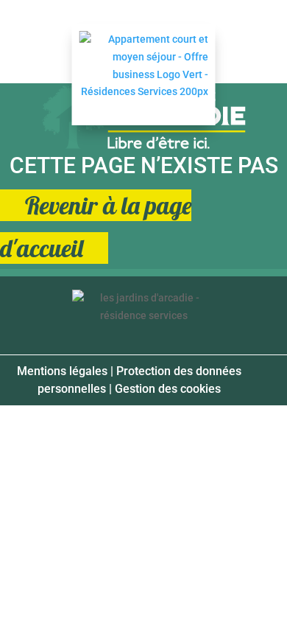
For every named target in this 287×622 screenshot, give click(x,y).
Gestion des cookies (168, 389)
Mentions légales (62, 371)
